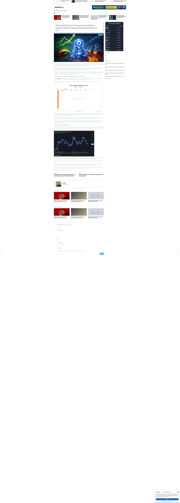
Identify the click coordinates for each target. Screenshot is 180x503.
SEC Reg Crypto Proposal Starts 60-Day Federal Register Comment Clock (84, 16)
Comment (58, 228)
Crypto (58, 10)
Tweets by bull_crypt (108, 78)
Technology (64, 10)
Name (58, 236)
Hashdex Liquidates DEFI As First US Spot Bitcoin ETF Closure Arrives (102, 16)
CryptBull (56, 30)
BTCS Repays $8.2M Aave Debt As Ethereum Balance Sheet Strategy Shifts (74, 1)
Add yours (69, 224)
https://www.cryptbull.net (65, 184)
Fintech (61, 10)
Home (55, 10)
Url (57, 246)
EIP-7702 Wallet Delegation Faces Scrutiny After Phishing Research (111, 1)
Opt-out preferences (164, 501)
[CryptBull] (58, 184)
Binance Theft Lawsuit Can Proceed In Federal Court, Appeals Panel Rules (66, 17)
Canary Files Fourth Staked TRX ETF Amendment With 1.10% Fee (114, 76)
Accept (167, 499)
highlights (59, 78)
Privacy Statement (169, 501)
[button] (178, 492)
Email (58, 241)
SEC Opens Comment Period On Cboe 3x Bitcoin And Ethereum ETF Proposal (121, 17)
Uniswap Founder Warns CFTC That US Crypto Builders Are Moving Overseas (92, 1)
